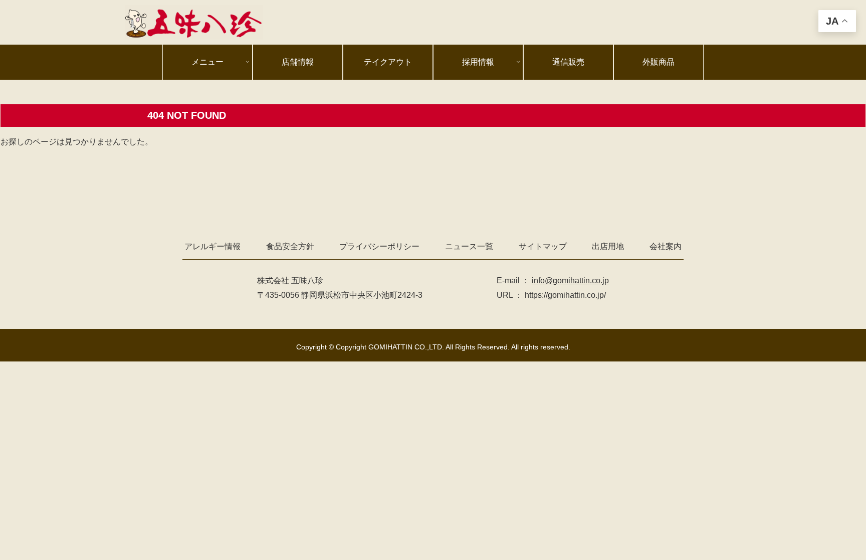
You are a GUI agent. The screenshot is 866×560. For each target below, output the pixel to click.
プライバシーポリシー (379, 246)
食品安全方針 (290, 246)
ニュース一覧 (469, 246)
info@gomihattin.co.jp (570, 280)
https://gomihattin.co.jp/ (565, 295)
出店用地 (608, 246)
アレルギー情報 (212, 246)
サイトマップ (543, 246)
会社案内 (666, 246)
